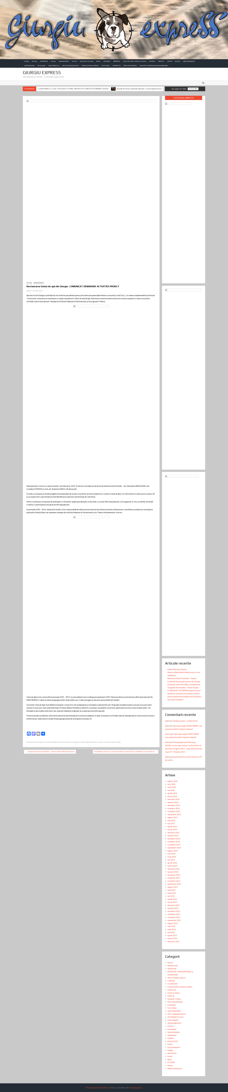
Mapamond (171, 1035)
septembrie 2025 (174, 814)
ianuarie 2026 (172, 802)
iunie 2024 (171, 857)
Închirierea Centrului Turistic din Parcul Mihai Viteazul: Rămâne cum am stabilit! (124, 752)
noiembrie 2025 (173, 808)
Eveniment (44, 61)
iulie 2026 (171, 784)
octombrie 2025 (173, 811)
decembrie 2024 (173, 839)
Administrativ (64, 61)
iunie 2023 (171, 893)
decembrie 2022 (173, 911)
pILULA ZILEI (41, 65)
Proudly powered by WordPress (97, 1088)
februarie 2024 (173, 869)
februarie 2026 (173, 799)
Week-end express (130, 65)
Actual (34, 61)
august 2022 (172, 923)
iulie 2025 (171, 820)
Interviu (152, 61)
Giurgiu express (42, 72)
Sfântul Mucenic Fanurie (177, 669)
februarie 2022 (173, 941)
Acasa (26, 61)
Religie (177, 61)
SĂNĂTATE (116, 61)
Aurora (168, 734)
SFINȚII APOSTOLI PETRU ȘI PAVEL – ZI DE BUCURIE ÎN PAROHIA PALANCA (51, 752)
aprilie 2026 (172, 793)
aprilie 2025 (172, 826)
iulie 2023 (171, 890)
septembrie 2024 (174, 848)
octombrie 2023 (173, 881)
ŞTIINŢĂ (171, 1062)
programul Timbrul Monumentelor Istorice (87, 742)
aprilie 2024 (172, 863)
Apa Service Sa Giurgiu (34, 742)
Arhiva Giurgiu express (90, 65)
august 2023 (172, 887)
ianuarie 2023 (172, 908)
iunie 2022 (171, 929)
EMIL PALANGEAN (175, 1002)
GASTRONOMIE (29, 65)
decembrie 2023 (173, 875)
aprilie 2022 (172, 935)
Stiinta (169, 61)
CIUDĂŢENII (172, 984)
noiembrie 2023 (173, 878)
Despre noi (117, 65)
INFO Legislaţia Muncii (70, 65)
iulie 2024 (171, 854)
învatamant (171, 1029)
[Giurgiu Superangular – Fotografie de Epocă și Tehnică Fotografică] (145, 89)
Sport (98, 61)
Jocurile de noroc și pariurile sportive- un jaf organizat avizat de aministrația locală (108, 89)
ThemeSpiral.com (135, 1088)
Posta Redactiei (173, 1047)
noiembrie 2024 (173, 842)
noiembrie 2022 (173, 914)
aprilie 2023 (172, 899)
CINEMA (170, 981)
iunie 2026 (171, 787)
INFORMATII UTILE (175, 1017)
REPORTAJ (171, 1053)
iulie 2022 (171, 926)
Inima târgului (172, 1020)
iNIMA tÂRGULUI (53, 65)
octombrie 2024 (173, 845)
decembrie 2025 (173, 805)
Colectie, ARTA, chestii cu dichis (134, 61)
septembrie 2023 (174, 884)
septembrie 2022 (174, 920)
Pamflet (161, 61)
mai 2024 (171, 860)
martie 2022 (172, 938)
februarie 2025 (173, 833)
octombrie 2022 (173, 917)
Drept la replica (173, 993)
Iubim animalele (189, 61)
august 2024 (172, 851)
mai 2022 (171, 932)
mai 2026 (171, 790)
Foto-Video (105, 65)
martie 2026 (172, 796)
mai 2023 (171, 896)
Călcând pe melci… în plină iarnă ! (185, 721)
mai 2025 (171, 823)
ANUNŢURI (171, 969)
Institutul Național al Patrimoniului (57, 742)
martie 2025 (172, 829)
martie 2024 (172, 866)
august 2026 (172, 781)
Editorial (106, 61)
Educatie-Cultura (86, 61)
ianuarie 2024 (172, 872)
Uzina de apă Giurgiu (113, 742)
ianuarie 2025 (172, 835)
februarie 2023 (173, 905)
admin (28, 291)
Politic (74, 61)
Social (53, 61)
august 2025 (172, 817)
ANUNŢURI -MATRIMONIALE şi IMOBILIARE (154, 65)
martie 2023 (172, 902)
